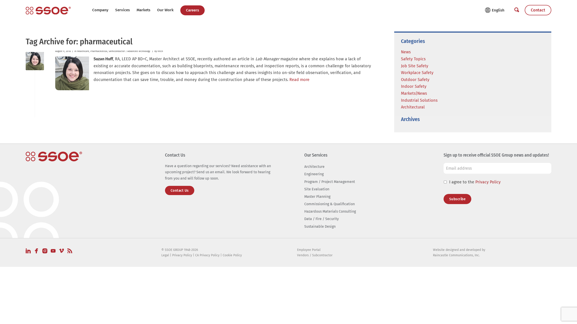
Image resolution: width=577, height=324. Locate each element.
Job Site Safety (414, 65)
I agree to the (475, 182)
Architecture (314, 166)
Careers (192, 10)
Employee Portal (309, 250)
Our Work (165, 10)
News (406, 52)
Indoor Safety (413, 86)
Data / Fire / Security (321, 219)
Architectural (413, 107)
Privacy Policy (488, 182)
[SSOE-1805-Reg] (48, 10)
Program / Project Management (329, 182)
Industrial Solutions (419, 100)
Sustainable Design (320, 226)
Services (122, 10)
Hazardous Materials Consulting (330, 211)
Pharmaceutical (98, 51)
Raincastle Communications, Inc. (456, 255)
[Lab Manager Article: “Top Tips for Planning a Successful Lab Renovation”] (35, 61)
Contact (538, 10)
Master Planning (317, 196)
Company (100, 10)
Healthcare (83, 51)
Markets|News (414, 93)
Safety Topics (413, 58)
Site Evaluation (316, 189)
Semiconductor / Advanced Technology (129, 51)
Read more (299, 79)
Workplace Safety (417, 72)
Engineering (314, 174)
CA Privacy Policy (207, 255)
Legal (165, 255)
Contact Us (180, 190)
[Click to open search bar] (516, 10)
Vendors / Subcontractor (314, 255)
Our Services (315, 155)
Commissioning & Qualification (329, 204)
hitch (160, 51)
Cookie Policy (232, 255)
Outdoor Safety (415, 79)
